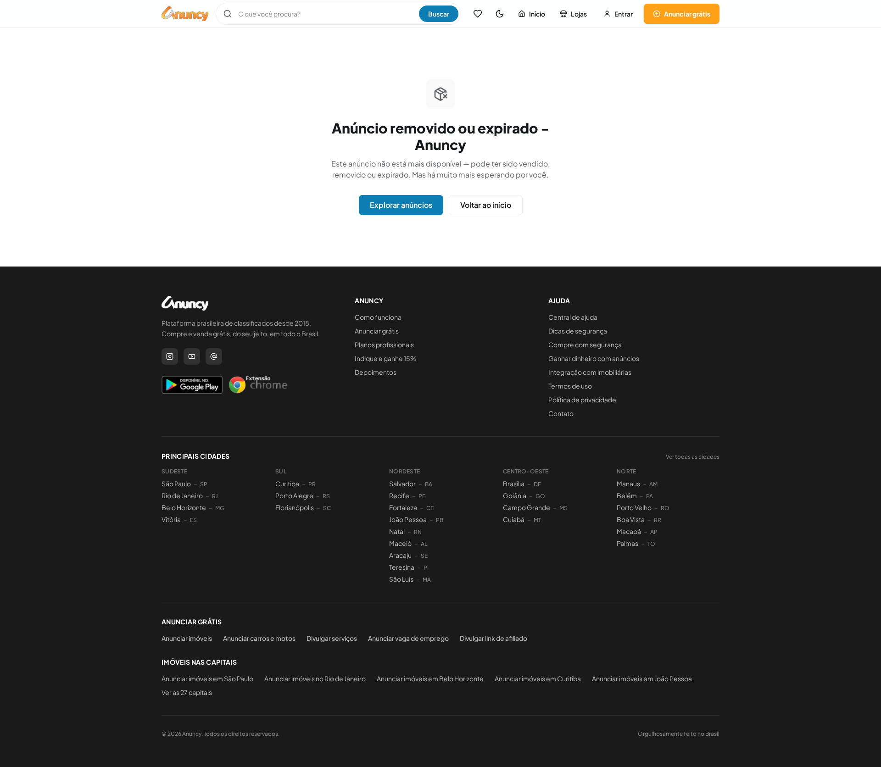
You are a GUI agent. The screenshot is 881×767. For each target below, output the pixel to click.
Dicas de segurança (577, 331)
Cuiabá (513, 519)
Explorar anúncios (401, 205)
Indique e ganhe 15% (386, 358)
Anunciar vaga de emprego (408, 638)
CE (430, 508)
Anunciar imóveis (187, 638)
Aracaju (400, 555)
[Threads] (214, 356)
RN (418, 531)
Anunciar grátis (687, 14)
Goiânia (514, 495)
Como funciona (378, 317)
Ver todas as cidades (692, 456)
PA (649, 496)
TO (651, 543)
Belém (627, 495)
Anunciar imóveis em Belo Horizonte (430, 678)
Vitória (171, 519)
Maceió (400, 543)
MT (537, 520)
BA (428, 484)
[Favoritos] (477, 14)
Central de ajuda (572, 317)
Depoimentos (375, 372)
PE (421, 496)
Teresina (401, 567)
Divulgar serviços (332, 638)
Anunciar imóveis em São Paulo (207, 678)
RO (665, 508)
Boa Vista (631, 519)
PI (426, 567)
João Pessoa (408, 519)
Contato (561, 413)
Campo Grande (526, 507)
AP (654, 531)
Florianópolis (294, 507)
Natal (397, 531)
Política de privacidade (582, 399)
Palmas (627, 543)
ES (193, 520)
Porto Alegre (294, 495)
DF (537, 484)
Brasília (513, 483)
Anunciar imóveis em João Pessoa (642, 678)
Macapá (629, 531)
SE (424, 555)
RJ (215, 496)
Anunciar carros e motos (259, 638)
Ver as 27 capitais (187, 692)
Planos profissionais (384, 344)
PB (439, 520)
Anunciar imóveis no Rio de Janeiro (315, 678)
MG (219, 508)
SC (327, 508)
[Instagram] (170, 356)
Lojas (579, 14)
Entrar (623, 14)
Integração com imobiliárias (589, 372)
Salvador (402, 483)
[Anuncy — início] (185, 13)
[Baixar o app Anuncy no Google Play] (192, 385)
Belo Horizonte (184, 507)
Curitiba (287, 483)
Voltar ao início (485, 205)
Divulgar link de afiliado (493, 638)
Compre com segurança (585, 344)
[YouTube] (192, 356)
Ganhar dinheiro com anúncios (593, 358)
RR (657, 520)
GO (540, 496)
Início (537, 14)
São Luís (401, 579)
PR (312, 484)
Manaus (628, 483)
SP (203, 484)
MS (563, 508)
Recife (399, 495)
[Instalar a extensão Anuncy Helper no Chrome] (258, 385)
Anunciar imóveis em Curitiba (538, 678)
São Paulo (176, 483)
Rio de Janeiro (182, 495)
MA (427, 579)
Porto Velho (634, 507)
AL (424, 543)
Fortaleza (403, 507)
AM (653, 484)
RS (326, 496)
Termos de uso (570, 386)
